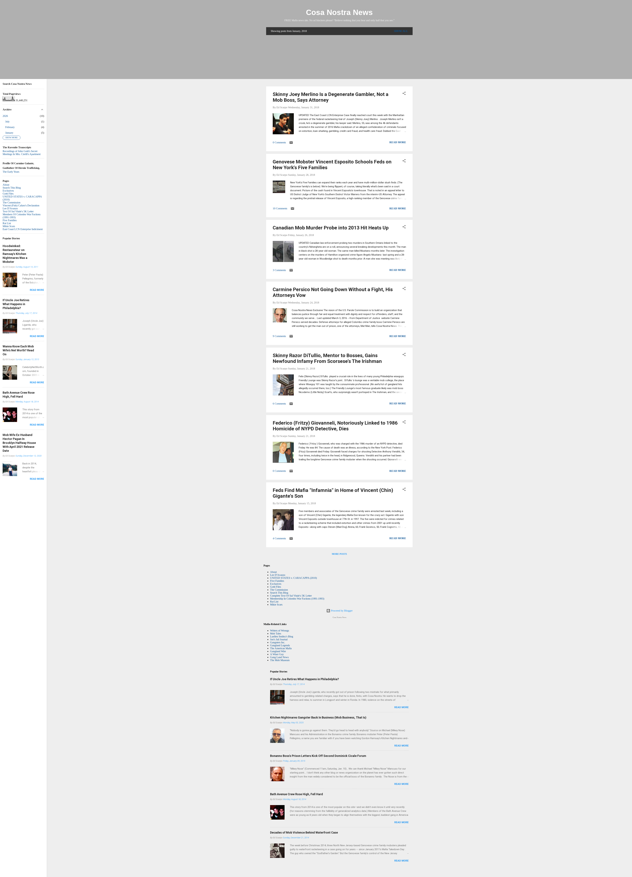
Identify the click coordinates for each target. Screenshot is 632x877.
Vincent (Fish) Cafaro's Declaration (21, 205)
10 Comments (280, 208)
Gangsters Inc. (277, 642)
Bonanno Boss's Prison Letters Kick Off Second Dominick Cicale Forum (318, 756)
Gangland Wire (278, 651)
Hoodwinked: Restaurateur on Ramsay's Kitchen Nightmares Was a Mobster (15, 253)
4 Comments (279, 538)
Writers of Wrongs (279, 630)
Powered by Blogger (341, 610)
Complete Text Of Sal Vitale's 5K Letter (291, 595)
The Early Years (11, 171)
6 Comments (279, 403)
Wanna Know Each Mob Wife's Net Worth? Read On (18, 350)
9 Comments (279, 336)
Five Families (277, 580)
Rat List (274, 601)
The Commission (279, 589)
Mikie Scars (276, 604)
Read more (397, 142)
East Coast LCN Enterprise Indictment (23, 229)
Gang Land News (279, 657)
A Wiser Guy (277, 654)
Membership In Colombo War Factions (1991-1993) (297, 598)
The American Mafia (281, 648)
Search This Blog (279, 592)
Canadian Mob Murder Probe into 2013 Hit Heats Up (331, 228)
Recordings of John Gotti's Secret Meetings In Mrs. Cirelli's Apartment (21, 153)
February (10, 127)
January (9, 132)
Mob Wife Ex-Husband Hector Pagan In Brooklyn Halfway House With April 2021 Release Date (19, 442)
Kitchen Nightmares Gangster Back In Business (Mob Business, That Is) (318, 717)
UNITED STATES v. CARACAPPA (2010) (293, 577)
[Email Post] (291, 143)
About (273, 572)
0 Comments (279, 142)
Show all (401, 31)
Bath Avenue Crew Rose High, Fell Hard (296, 794)
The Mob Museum (280, 660)
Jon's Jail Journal (279, 639)
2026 (5, 116)
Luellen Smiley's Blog (281, 636)
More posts (339, 554)
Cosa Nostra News (339, 12)
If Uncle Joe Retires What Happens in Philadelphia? (304, 679)
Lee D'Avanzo (277, 575)
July (7, 121)
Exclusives (275, 583)
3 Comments (279, 270)
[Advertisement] (339, 61)
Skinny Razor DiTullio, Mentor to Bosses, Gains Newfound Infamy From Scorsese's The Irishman (327, 358)
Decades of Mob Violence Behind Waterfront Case (304, 832)
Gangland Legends (280, 645)
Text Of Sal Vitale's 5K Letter (18, 211)
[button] (404, 93)
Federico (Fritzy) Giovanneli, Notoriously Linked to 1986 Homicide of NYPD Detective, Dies (335, 426)
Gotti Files (275, 586)
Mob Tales (275, 633)
